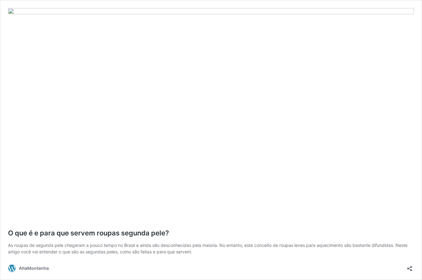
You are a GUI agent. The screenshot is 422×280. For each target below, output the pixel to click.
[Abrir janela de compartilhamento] (409, 266)
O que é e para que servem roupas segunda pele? (88, 233)
